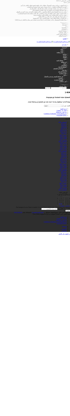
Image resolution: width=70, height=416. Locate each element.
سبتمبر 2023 (63, 169)
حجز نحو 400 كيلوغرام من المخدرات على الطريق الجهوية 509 (50, 10)
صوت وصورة (63, 73)
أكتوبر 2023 (63, 167)
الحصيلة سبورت (58, 79)
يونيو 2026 (64, 125)
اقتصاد (65, 57)
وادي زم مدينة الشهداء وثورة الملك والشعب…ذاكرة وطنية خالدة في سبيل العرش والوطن (41, 12)
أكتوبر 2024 (63, 148)
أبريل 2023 (64, 177)
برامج (65, 75)
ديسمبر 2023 (63, 164)
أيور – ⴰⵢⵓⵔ (63, 81)
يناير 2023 (64, 181)
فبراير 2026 (63, 132)
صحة (65, 59)
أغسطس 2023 (62, 170)
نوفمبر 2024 (63, 146)
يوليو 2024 (64, 152)
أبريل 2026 (64, 128)
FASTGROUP (18, 212)
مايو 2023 (64, 175)
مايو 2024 (64, 156)
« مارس (67, 205)
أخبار (61, 51)
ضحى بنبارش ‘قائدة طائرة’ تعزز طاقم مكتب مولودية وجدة (50, 15)
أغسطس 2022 (62, 189)
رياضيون (60, 78)
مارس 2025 (63, 143)
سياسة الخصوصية (62, 115)
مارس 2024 (63, 159)
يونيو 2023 (64, 173)
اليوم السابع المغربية (37, 212)
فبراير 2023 (63, 180)
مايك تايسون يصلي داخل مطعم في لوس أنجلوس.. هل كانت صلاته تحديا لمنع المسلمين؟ (42, 13)
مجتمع (65, 55)
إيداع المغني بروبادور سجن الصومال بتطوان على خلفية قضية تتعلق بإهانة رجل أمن (44, 5)
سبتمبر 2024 (63, 149)
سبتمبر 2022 (63, 188)
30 (59, 204)
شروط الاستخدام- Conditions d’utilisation (55, 113)
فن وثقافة (64, 62)
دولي (61, 49)
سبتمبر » (61, 205)
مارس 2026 (63, 130)
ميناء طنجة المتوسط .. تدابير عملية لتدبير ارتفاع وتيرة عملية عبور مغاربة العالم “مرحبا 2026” (41, 20)
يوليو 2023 (64, 172)
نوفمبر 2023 (63, 165)
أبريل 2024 (64, 157)
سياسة (65, 54)
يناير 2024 (64, 162)
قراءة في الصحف (58, 68)
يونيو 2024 (64, 154)
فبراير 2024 (63, 160)
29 (61, 204)
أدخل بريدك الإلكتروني (64, 209)
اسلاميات (64, 65)
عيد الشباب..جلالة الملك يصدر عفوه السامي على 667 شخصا (50, 18)
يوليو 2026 (64, 124)
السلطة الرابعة (62, 67)
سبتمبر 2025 (63, 140)
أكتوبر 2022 (63, 186)
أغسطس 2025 (62, 141)
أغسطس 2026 (62, 122)
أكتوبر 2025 (63, 138)
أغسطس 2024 (62, 151)
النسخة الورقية (62, 71)
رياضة (65, 63)
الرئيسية (64, 47)
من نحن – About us (61, 112)
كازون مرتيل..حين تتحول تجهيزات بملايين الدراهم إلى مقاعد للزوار (48, 8)
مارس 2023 (63, 178)
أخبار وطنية (60, 52)
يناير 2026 (64, 133)
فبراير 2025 (63, 144)
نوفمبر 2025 (63, 136)
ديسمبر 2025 (63, 135)
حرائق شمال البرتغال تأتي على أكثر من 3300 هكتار (52, 16)
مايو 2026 (64, 127)
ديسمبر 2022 (63, 183)
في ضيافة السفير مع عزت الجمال (53, 76)
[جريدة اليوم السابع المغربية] (53, 41)
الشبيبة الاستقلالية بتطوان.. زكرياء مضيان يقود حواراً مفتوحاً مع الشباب (47, 7)
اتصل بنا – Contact (62, 110)
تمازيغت (64, 70)
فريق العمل (63, 109)
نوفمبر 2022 (63, 185)
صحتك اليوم (60, 60)
